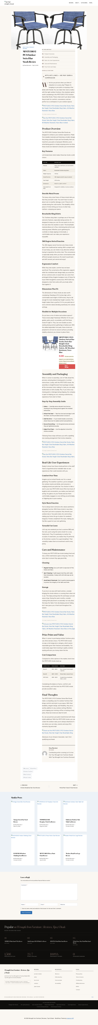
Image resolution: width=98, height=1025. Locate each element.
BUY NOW (66, 366)
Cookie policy (79, 980)
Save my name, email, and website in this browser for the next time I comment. (41, 908)
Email (42, 904)
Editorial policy (58, 977)
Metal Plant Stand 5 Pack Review (68, 786)
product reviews (38, 974)
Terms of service (79, 977)
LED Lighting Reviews (25, 1004)
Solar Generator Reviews (37, 1004)
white (35, 977)
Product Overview (49, 54)
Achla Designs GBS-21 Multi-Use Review (36, 941)
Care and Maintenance (50, 63)
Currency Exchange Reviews (42, 1006)
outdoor (36, 983)
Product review (27, 777)
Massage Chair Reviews (13, 1004)
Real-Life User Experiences (51, 60)
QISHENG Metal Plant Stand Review (59, 941)
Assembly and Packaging (51, 57)
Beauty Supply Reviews (83, 1004)
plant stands (37, 986)
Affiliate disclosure (80, 983)
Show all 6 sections (47, 70)
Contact (78, 989)
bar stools (26, 47)
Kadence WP (70, 1018)
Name (23, 904)
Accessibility (58, 983)
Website (62, 904)
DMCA (77, 986)
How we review (58, 980)
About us (57, 974)
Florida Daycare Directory (56, 1006)
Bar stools (26, 768)
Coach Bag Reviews (72, 1004)
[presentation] (23, 808)
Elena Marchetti (27, 65)
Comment (24, 885)
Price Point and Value (50, 67)
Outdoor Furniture (27, 771)
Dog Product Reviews (61, 1004)
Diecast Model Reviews (49, 1004)
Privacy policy (79, 974)
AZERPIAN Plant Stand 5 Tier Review (13, 941)
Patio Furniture (27, 774)
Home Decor (33, 768)
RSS (92, 997)
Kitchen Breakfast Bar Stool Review (30, 786)
